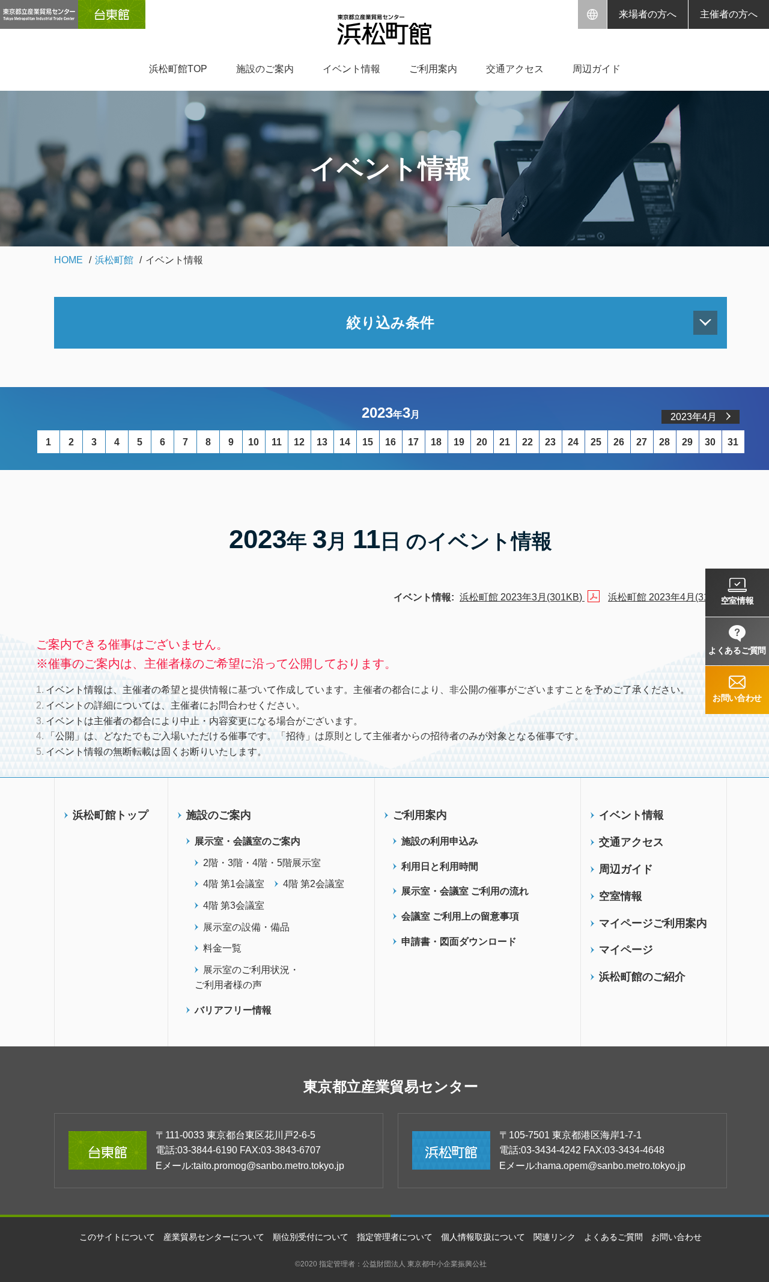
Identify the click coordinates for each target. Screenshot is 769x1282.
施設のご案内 (265, 69)
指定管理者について (395, 1237)
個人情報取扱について (483, 1237)
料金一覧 (222, 948)
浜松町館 (114, 260)
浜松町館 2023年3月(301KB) (522, 597)
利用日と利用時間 (439, 866)
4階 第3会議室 (233, 905)
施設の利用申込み (439, 841)
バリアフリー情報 (233, 1010)
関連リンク (554, 1237)
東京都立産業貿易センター (390, 1086)
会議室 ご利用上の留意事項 (460, 916)
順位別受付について (310, 1237)
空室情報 (620, 896)
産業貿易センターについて (213, 1237)
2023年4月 (693, 417)
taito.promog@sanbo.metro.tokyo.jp (268, 1166)
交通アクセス (515, 69)
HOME (68, 260)
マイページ (626, 950)
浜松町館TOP (178, 69)
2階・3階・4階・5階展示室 (262, 863)
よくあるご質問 (613, 1237)
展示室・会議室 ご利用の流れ (465, 891)
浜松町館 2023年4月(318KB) (670, 597)
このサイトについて (117, 1237)
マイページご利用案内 (653, 923)
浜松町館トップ (110, 815)
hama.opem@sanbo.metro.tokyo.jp (611, 1166)
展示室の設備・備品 (246, 927)
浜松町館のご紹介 (642, 977)
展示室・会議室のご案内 (247, 841)
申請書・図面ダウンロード (459, 941)
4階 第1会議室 (233, 884)
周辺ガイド (597, 69)
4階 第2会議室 (313, 884)
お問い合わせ (676, 1237)
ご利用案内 (433, 69)
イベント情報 (351, 69)
